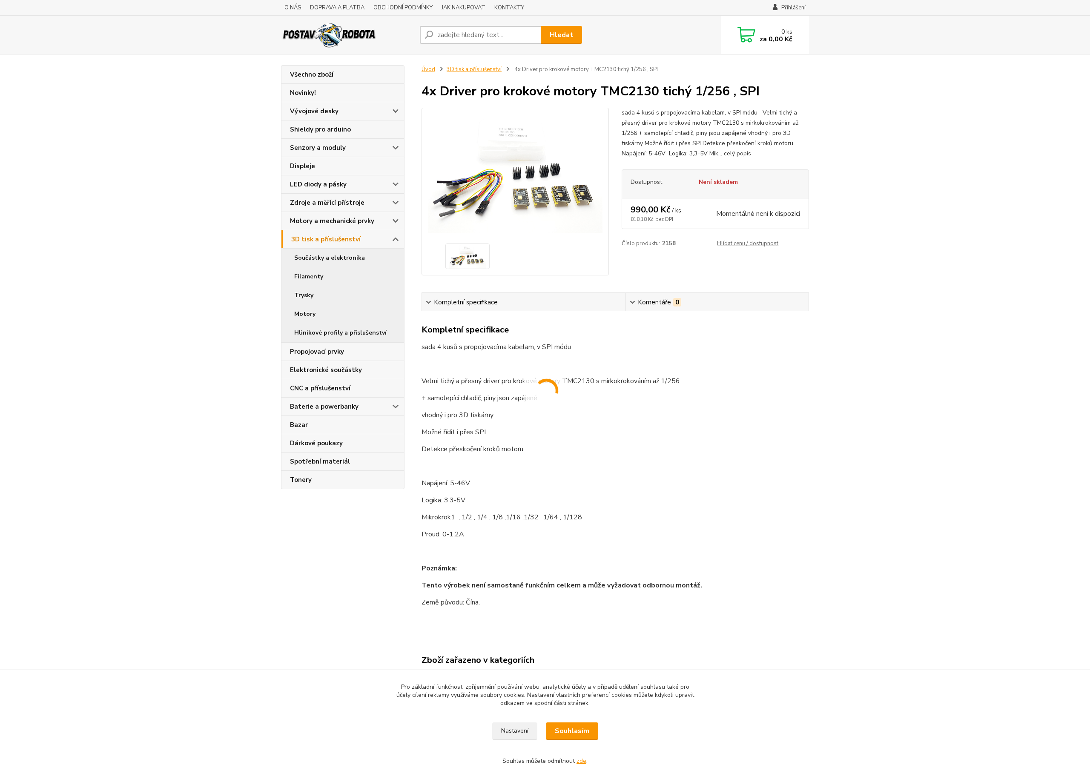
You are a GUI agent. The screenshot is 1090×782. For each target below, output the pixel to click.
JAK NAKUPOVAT (463, 7)
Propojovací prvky (317, 351)
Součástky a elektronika (329, 258)
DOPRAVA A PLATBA (337, 7)
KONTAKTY (509, 7)
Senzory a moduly (318, 147)
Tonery (301, 480)
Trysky (303, 295)
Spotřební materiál (320, 461)
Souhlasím (572, 731)
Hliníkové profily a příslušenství (340, 333)
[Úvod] (347, 35)
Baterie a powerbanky (324, 406)
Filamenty (308, 276)
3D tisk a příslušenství (326, 239)
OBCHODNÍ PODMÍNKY (403, 7)
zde (581, 761)
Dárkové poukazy (316, 443)
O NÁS (292, 7)
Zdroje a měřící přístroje (327, 202)
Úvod (428, 69)
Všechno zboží (311, 74)
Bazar (299, 425)
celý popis (737, 153)
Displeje (302, 166)
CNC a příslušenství (320, 388)
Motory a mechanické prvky (332, 221)
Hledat (561, 35)
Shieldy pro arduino (320, 129)
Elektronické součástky (326, 370)
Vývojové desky (314, 111)
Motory (305, 314)
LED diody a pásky (318, 184)
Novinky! (303, 93)
